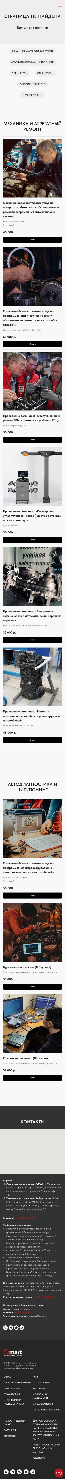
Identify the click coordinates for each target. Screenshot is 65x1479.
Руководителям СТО (33, 84)
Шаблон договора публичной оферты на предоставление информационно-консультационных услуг (45, 1429)
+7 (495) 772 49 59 (25, 1217)
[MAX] (6, 1473)
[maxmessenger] (22, 1327)
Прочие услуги (32, 95)
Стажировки (45, 73)
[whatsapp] (16, 1327)
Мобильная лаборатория (40, 1396)
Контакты (10, 1436)
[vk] (19, 1473)
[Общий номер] (32, 1473)
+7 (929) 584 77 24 (25, 1312)
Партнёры (10, 1430)
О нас (7, 1376)
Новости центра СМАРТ (14, 1422)
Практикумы (12, 1388)
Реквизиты (39, 1457)
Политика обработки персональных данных (46, 1448)
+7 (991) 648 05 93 (44, 1297)
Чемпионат (39, 1388)
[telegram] (11, 1327)
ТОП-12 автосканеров (46, 1409)
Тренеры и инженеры (17, 1382)
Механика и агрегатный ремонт (32, 51)
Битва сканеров (42, 1403)
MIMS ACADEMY (41, 1382)
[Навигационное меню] (60, 5)
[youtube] (26, 1473)
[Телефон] (5, 1327)
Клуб (35, 1376)
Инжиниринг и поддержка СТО (14, 1402)
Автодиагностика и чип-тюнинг (32, 62)
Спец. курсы (20, 73)
